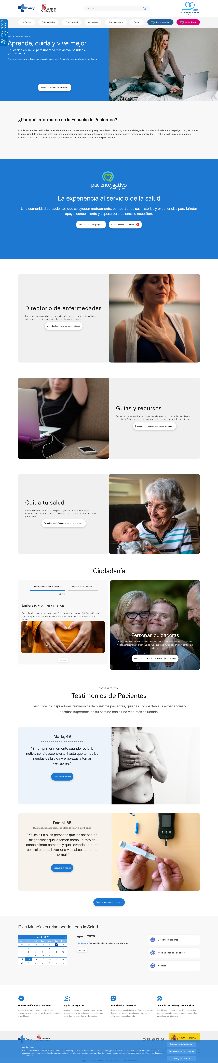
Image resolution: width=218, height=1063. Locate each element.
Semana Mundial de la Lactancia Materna (108, 943)
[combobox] (113, 8)
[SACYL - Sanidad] (26, 8)
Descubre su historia (62, 777)
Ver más (63, 660)
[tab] (47, 587)
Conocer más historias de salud (109, 902)
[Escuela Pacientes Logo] (186, 9)
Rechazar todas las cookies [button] (181, 1051)
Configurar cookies (181, 1058)
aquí (55, 1053)
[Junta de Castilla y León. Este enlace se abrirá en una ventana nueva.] (48, 8)
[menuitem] (26, 22)
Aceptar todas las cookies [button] (181, 1044)
